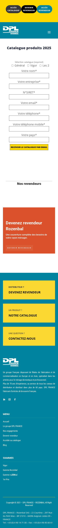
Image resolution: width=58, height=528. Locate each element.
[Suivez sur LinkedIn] (4, 399)
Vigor (5, 465)
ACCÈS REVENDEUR (44, 9)
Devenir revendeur (19, 248)
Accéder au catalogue (12, 440)
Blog (5, 445)
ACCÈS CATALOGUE (13, 9)
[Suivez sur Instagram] (9, 399)
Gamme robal (10, 475)
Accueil (6, 421)
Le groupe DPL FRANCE (12, 426)
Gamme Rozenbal (10, 470)
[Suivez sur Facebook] (15, 399)
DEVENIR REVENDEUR (29, 9)
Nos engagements (10, 431)
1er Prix (6, 479)
